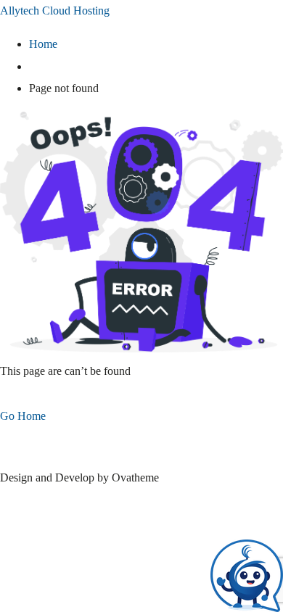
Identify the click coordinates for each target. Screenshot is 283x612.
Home (43, 44)
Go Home (23, 416)
